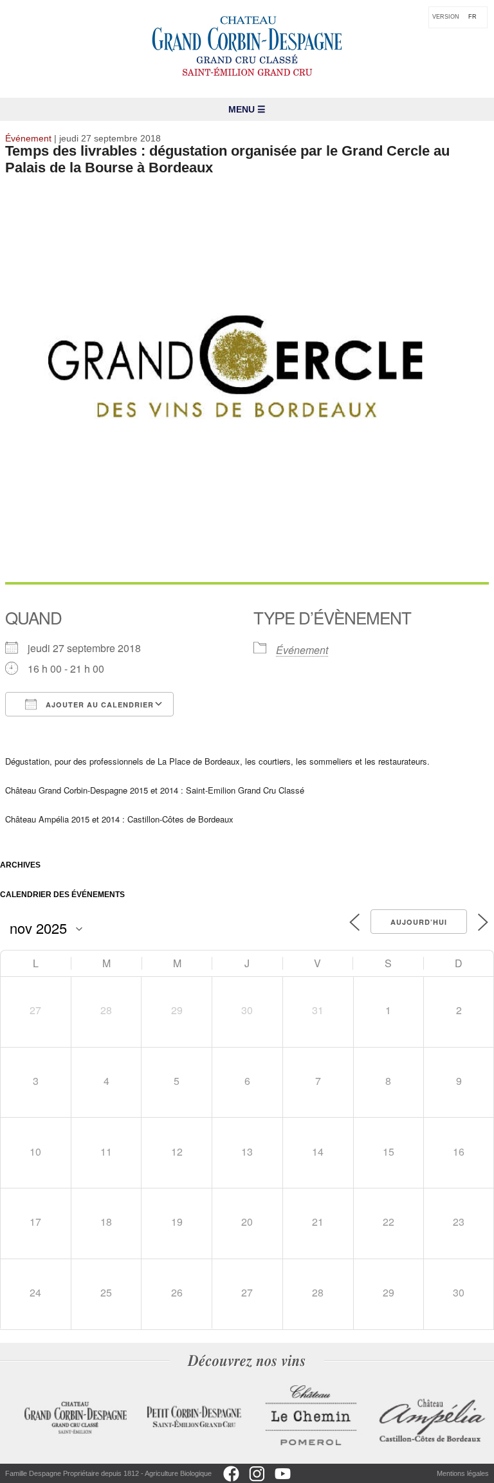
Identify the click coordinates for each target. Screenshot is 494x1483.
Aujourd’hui (418, 922)
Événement (302, 649)
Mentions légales (463, 1473)
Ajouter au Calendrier (98, 704)
